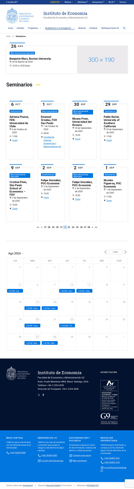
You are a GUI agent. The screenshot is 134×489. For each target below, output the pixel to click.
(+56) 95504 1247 (112, 462)
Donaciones (97, 2)
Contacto (93, 28)
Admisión (54, 2)
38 (89, 227)
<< (38, 227)
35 (77, 227)
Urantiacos (27, 485)
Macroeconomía (49, 111)
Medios (69, 2)
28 (49, 227)
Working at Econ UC (110, 28)
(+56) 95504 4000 (18, 453)
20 (37, 319)
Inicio (10, 28)
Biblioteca (82, 2)
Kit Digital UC (92, 485)
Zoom (15, 140)
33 (69, 227)
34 (73, 227)
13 (37, 302)
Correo (123, 2)
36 (81, 227)
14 (55, 302)
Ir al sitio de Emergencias (52, 461)
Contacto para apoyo (82, 455)
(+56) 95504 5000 (49, 455)
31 (61, 227)
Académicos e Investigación (60, 28)
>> (96, 227)
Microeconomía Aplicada (22, 53)
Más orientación (80, 461)
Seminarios (16, 111)
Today (115, 252)
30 (57, 227)
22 (72, 319)
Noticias (82, 28)
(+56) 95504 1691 (112, 458)
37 (85, 227)
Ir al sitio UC (11, 2)
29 (53, 227)
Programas (35, 28)
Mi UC (111, 2)
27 (45, 227)
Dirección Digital (52, 485)
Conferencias (48, 175)
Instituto (20, 28)
